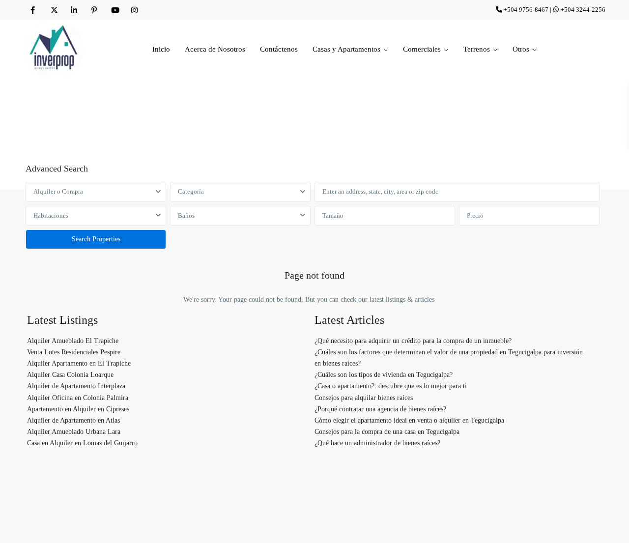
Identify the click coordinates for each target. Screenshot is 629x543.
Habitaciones (50, 215)
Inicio (161, 49)
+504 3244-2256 (583, 9)
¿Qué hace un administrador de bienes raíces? (377, 443)
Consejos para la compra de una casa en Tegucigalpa (386, 431)
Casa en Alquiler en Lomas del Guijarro (82, 443)
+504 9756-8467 (526, 9)
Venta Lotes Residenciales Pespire (73, 352)
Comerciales (422, 49)
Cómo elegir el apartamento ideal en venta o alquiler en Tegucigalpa (409, 420)
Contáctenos (279, 49)
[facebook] (34, 10)
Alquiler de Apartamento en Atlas (73, 420)
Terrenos (476, 49)
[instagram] (134, 10)
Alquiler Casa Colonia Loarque (70, 374)
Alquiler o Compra (58, 191)
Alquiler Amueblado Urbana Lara (73, 431)
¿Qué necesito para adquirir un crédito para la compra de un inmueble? (413, 340)
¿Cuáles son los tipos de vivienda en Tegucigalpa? (383, 374)
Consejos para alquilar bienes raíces (363, 397)
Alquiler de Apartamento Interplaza (76, 386)
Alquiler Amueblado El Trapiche (72, 340)
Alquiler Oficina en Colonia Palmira (77, 397)
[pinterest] (94, 10)
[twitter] (54, 10)
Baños (186, 215)
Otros (521, 49)
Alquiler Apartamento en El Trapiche (79, 363)
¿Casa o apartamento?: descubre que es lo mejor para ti (390, 386)
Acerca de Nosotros (215, 49)
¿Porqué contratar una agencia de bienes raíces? (380, 409)
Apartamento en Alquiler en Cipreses (78, 409)
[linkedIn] (74, 10)
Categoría (191, 191)
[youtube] (114, 10)
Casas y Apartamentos (346, 49)
